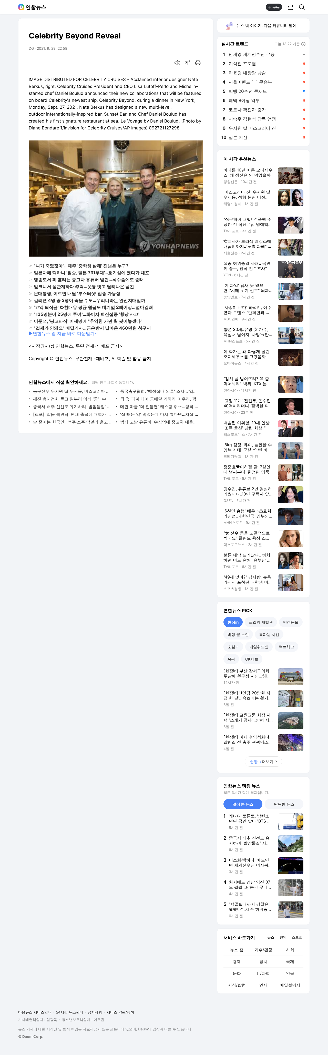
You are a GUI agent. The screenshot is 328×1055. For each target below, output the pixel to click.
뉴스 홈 (236, 949)
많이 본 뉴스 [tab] (242, 804)
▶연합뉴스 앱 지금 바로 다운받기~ (63, 333)
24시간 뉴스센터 (69, 1012)
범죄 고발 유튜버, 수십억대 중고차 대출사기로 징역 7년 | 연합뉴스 (160, 421)
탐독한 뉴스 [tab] (284, 804)
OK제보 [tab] (251, 659)
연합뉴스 (36, 7)
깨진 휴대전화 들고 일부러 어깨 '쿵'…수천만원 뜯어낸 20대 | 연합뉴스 (73, 398)
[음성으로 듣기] (177, 63)
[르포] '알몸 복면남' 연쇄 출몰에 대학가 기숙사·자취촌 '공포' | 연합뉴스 (73, 414)
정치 (263, 961)
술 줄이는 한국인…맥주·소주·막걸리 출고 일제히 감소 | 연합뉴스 (73, 421)
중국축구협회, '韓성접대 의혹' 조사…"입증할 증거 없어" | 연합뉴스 (160, 391)
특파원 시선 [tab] (269, 634)
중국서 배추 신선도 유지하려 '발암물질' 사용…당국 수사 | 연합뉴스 (73, 406)
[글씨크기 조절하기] (187, 63)
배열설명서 (290, 985)
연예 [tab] (283, 937)
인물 (290, 973)
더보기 (261, 761)
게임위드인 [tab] (259, 646)
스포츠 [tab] (297, 937)
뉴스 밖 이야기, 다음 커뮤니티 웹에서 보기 (273, 25)
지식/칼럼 (237, 985)
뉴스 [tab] (270, 937)
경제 (237, 961)
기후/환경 (263, 949)
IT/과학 (263, 973)
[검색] (303, 7)
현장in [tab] (233, 622)
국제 (290, 961)
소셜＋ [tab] (233, 646)
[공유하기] (290, 7)
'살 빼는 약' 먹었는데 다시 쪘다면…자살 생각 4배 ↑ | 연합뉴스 (160, 414)
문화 (237, 973)
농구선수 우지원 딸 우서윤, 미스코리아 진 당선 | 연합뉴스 (73, 391)
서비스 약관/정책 (120, 1012)
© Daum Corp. (30, 1036)
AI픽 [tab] (231, 659)
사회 (290, 949)
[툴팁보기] (303, 44)
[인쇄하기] (198, 63)
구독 (276, 7)
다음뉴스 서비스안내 (35, 1012)
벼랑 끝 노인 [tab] (238, 634)
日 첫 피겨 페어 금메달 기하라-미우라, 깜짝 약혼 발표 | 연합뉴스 (160, 398)
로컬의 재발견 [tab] (261, 622)
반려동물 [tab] (291, 622)
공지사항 (95, 1012)
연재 (263, 985)
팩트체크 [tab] (286, 646)
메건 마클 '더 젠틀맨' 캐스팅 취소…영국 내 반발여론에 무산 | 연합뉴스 (160, 406)
